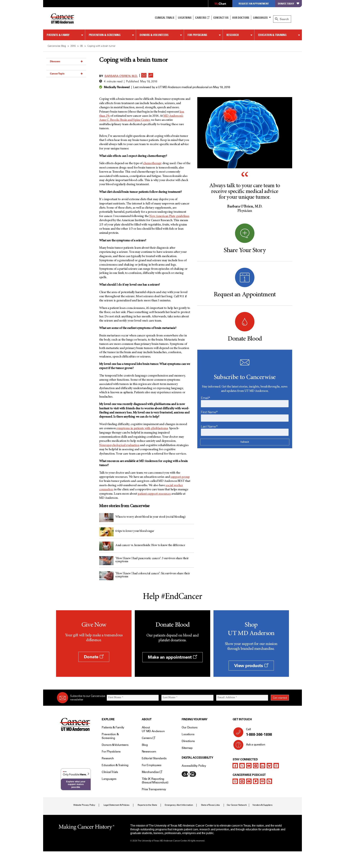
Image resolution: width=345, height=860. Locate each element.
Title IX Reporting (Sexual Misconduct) (155, 780)
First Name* (209, 412)
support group (180, 477)
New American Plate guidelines (169, 216)
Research (232, 35)
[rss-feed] (269, 781)
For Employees (151, 765)
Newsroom (149, 751)
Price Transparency (154, 789)
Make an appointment (170, 657)
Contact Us (221, 17)
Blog (145, 745)
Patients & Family (58, 35)
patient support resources (154, 494)
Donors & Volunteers (154, 35)
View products (249, 665)
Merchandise (150, 772)
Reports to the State (147, 805)
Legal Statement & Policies (116, 805)
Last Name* (209, 426)
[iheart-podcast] (262, 781)
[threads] (276, 765)
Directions (188, 741)
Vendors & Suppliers (262, 805)
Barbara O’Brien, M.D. (121, 76)
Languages (260, 17)
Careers (200, 17)
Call (259, 732)
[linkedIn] (262, 765)
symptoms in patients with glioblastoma (142, 428)
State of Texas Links (210, 805)
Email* (205, 398)
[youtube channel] (248, 765)
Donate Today (286, 3)
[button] (144, 74)
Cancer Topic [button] (57, 73)
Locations (188, 734)
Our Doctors (240, 17)
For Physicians (197, 35)
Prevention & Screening (105, 35)
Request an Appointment (254, 3)
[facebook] (235, 765)
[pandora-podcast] (255, 781)
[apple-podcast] (235, 781)
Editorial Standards (154, 758)
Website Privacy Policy (84, 805)
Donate (91, 656)
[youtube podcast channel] (248, 781)
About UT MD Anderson (153, 729)
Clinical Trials (164, 17)
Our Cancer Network (237, 805)
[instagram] (255, 765)
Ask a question (255, 744)
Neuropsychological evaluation (119, 445)
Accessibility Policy (194, 765)
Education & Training (272, 35)
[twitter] (242, 765)
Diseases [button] (55, 61)
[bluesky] (269, 765)
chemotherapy (152, 163)
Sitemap (187, 748)
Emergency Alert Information (179, 805)
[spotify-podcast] (242, 781)
